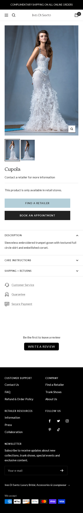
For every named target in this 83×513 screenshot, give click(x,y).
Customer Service (23, 285)
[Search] (13, 15)
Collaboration (14, 432)
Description (13, 235)
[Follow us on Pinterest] (49, 429)
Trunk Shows (53, 392)
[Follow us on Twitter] (58, 421)
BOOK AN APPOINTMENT (37, 215)
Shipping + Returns (18, 270)
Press (8, 425)
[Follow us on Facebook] (49, 421)
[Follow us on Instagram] (67, 421)
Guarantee (18, 294)
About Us (51, 399)
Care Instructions (18, 260)
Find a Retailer (54, 384)
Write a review (41, 346)
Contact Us (12, 384)
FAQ (7, 392)
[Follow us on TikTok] (58, 429)
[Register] (62, 470)
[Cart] (76, 15)
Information (12, 417)
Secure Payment (22, 304)
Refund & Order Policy (19, 399)
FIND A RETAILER (37, 203)
